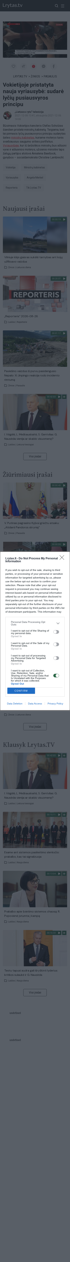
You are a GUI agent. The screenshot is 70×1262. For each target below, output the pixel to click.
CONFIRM (21, 690)
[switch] (56, 632)
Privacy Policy (55, 703)
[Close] (63, 558)
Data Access (35, 703)
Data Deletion (14, 703)
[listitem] (35, 623)
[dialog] (35, 631)
